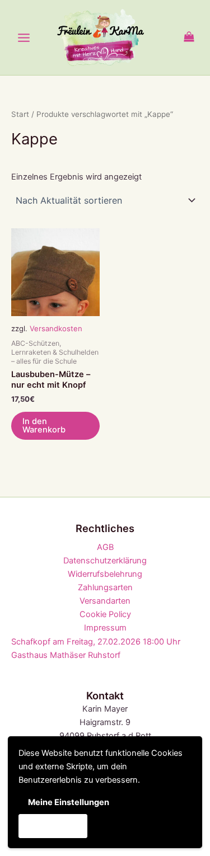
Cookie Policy (105, 614)
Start (20, 114)
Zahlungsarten (105, 587)
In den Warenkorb (44, 425)
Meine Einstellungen (68, 802)
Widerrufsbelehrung (105, 574)
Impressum (105, 628)
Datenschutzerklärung (105, 561)
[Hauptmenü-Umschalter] (23, 37)
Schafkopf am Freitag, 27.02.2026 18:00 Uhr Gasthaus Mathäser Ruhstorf (95, 648)
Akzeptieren (52, 826)
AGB (105, 547)
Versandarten (105, 601)
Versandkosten (56, 328)
